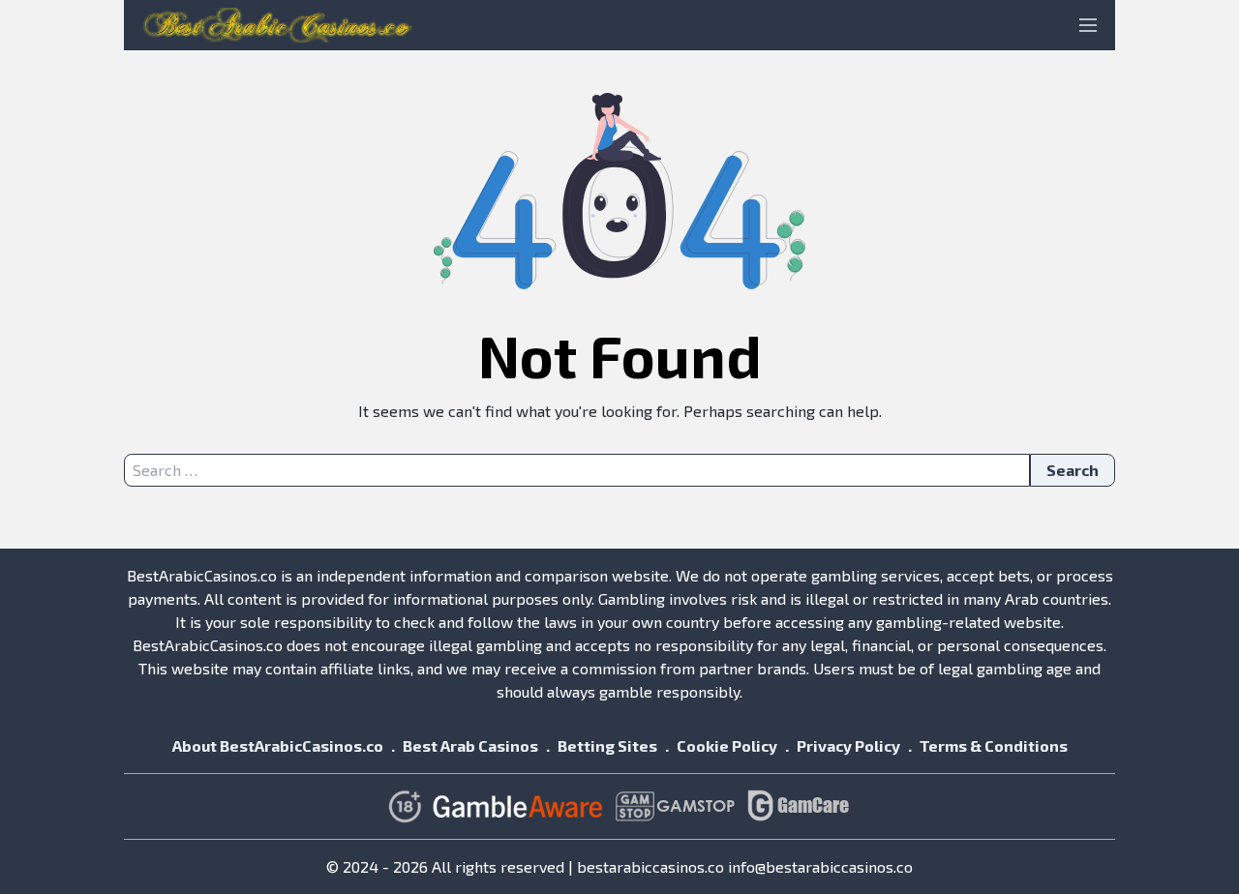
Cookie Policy (727, 745)
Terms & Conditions (994, 745)
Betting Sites (607, 745)
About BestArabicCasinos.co (277, 745)
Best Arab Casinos (470, 745)
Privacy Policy (848, 745)
